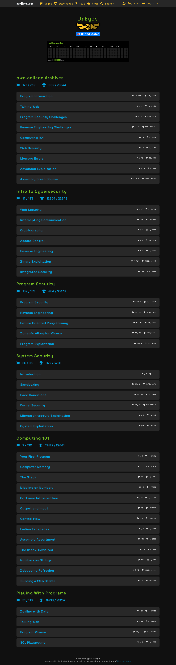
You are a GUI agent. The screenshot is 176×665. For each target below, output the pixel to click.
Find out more (124, 661)
